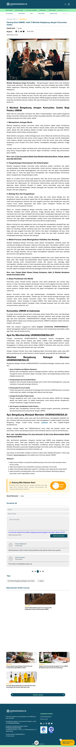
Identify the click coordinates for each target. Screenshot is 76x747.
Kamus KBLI (41, 13)
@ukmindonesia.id (20, 455)
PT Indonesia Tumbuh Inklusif (13, 728)
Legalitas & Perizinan (31, 10)
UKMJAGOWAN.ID (45, 717)
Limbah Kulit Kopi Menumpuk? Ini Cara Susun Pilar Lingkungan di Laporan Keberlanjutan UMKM (38, 608)
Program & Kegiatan (63, 10)
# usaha (40, 581)
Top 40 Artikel (9, 13)
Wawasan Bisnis (19, 10)
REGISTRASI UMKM (69, 742)
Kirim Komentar (58, 536)
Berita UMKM (9, 10)
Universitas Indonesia (13, 723)
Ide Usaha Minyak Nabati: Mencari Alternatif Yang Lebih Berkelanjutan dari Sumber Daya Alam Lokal (20, 686)
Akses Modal (42, 10)
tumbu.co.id (44, 719)
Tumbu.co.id (41, 744)
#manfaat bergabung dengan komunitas (21, 581)
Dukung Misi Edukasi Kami (23, 482)
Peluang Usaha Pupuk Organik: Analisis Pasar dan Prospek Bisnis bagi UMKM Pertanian (19, 666)
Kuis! (31, 13)
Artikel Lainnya (38, 695)
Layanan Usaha (53, 13)
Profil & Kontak (66, 13)
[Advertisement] (15, 621)
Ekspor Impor (52, 10)
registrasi (44, 422)
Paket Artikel (21, 13)
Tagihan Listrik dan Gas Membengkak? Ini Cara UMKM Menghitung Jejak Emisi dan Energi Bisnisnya (53, 666)
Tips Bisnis (23, 19)
